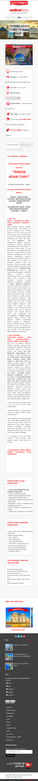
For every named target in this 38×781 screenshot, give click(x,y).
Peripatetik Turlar (11, 728)
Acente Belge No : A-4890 (13, 737)
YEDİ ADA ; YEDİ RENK (21, 645)
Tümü (30, 640)
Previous (30, 602)
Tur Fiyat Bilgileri (14, 149)
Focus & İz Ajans (28, 780)
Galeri (8, 731)
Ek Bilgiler (25, 145)
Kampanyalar (10, 713)
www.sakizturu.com (18, 630)
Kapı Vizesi (9, 734)
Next (32, 602)
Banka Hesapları (11, 710)
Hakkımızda (9, 740)
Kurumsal (9, 707)
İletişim (8, 725)
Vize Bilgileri (9, 716)
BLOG (8, 719)
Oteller (8, 722)
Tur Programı (12, 145)
